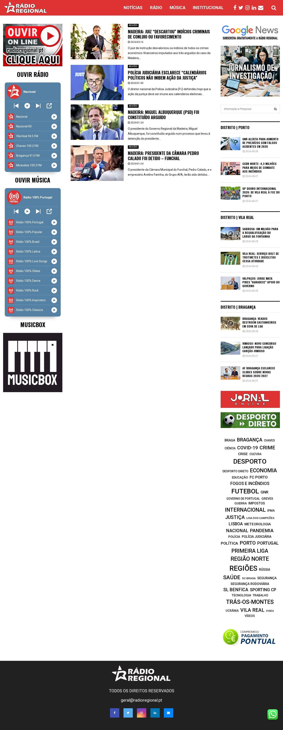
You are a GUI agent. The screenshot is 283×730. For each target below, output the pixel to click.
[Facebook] (235, 8)
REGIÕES (133, 25)
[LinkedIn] (255, 8)
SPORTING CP (263, 589)
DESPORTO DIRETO (235, 471)
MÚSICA (177, 7)
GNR (264, 492)
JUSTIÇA (235, 517)
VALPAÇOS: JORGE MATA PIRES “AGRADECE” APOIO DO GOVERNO (261, 282)
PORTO (248, 543)
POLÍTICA (229, 543)
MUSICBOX (32, 324)
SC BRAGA (249, 578)
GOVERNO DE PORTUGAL (243, 498)
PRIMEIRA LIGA (249, 551)
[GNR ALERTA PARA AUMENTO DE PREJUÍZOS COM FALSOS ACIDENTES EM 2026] (230, 143)
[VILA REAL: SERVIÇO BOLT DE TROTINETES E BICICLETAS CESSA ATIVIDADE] (230, 258)
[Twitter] (241, 8)
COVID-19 (247, 448)
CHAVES (269, 440)
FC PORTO (259, 477)
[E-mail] (261, 8)
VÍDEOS (250, 616)
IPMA (271, 510)
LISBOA (236, 524)
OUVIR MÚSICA (32, 180)
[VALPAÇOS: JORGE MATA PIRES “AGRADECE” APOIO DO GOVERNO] (230, 283)
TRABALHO (260, 595)
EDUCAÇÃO (240, 477)
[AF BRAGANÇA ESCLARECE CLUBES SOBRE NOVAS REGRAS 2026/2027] (230, 372)
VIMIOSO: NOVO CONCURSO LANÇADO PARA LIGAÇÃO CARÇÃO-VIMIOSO (259, 347)
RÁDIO (156, 7)
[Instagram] (248, 8)
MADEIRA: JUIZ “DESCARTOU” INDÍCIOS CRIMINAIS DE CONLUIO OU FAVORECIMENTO (169, 34)
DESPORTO (249, 461)
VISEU (270, 610)
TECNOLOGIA (241, 595)
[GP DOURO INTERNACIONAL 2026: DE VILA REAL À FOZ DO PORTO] (230, 193)
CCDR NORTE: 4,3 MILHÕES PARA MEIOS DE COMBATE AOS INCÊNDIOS (259, 167)
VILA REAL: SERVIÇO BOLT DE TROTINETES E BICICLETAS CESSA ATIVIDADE (260, 257)
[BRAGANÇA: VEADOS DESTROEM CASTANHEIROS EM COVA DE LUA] (230, 323)
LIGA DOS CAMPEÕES (260, 518)
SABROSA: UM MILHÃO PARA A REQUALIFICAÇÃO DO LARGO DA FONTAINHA (260, 232)
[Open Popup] (49, 105)
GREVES (267, 498)
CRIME (267, 448)
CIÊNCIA (230, 448)
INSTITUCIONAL (208, 7)
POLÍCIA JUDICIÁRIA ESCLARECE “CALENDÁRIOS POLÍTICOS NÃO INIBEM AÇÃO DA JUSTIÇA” (167, 75)
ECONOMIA (263, 470)
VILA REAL (252, 610)
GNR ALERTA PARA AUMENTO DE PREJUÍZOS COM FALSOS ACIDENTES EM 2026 (260, 143)
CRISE (243, 454)
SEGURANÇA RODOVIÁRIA (250, 584)
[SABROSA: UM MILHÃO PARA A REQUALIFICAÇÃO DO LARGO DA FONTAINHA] (230, 233)
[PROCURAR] (275, 109)
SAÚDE (231, 577)
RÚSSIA (264, 570)
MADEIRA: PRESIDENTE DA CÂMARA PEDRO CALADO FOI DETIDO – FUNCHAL (163, 155)
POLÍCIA (234, 537)
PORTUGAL (268, 543)
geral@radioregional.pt (141, 700)
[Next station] (16, 105)
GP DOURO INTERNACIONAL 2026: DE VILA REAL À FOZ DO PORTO (261, 192)
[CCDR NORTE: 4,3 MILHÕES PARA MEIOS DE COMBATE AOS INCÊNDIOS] (230, 168)
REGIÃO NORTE (250, 559)
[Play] (27, 105)
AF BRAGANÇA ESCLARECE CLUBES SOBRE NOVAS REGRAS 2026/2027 (258, 372)
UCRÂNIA (232, 611)
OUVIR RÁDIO (32, 74)
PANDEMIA (261, 530)
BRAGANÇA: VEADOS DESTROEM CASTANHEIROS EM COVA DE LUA (259, 322)
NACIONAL (237, 530)
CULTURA (255, 454)
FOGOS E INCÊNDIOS (249, 483)
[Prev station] (38, 105)
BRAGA (230, 440)
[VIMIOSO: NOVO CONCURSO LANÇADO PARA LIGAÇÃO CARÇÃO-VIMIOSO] (230, 348)
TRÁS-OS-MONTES (250, 602)
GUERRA (241, 503)
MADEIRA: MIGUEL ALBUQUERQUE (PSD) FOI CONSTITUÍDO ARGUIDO (163, 114)
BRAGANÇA (249, 440)
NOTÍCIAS (133, 7)
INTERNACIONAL (245, 510)
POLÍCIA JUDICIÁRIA (256, 537)
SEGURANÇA (267, 578)
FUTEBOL (245, 491)
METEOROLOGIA (257, 524)
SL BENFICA (235, 589)
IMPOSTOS (256, 503)
